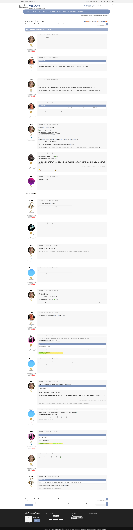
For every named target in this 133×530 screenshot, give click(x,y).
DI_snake (31, 200)
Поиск (103, 15)
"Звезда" (50, 519)
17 (44, 409)
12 (44, 290)
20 (45, 476)
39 (42, 21)
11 (44, 267)
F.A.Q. (106, 15)
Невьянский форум (29, 23)
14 (44, 335)
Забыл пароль (27, 522)
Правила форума (98, 15)
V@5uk (31, 335)
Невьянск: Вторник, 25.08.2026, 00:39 (28, 1)
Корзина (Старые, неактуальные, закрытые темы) (70, 23)
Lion (31, 153)
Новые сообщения (85, 15)
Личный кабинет (90, 5)
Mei (31, 176)
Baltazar (31, 223)
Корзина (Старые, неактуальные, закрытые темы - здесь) (46, 23)
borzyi (31, 34)
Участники (91, 15)
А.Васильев (61, 519)
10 (44, 245)
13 (44, 312)
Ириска (31, 267)
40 (44, 21)
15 (44, 358)
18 (44, 431)
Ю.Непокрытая (55, 519)
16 (44, 381)
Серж (31, 57)
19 (44, 453)
